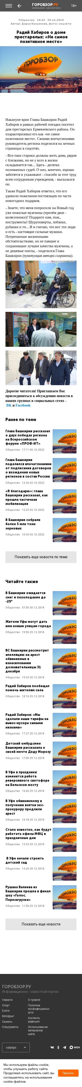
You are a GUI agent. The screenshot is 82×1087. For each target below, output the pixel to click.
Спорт (6, 1005)
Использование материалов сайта (38, 1030)
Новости (7, 1000)
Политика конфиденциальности (38, 1009)
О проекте (34, 1000)
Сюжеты (7, 1021)
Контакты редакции (34, 1019)
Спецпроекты (10, 1027)
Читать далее (41, 441)
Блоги (6, 1010)
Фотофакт (8, 1016)
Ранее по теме (20, 419)
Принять (68, 1073)
